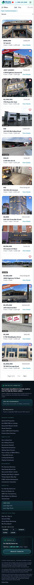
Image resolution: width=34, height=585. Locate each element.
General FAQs (6, 519)
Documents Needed (8, 445)
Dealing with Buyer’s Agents (10, 474)
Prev (19, 376)
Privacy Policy (5, 582)
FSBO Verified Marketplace (10, 479)
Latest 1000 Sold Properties (10, 430)
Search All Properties (8, 420)
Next (24, 376)
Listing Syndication (8, 457)
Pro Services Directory (8, 467)
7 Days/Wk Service (7, 455)
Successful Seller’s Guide (9, 472)
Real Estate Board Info (9, 469)
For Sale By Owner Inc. (9, 488)
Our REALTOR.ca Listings (10, 423)
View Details (27, 45)
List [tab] (15, 7)
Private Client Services (9, 433)
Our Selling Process (8, 442)
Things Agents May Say (9, 477)
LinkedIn (13, 532)
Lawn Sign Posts (8, 508)
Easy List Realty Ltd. (8, 491)
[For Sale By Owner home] (8, 2)
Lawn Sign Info (7, 505)
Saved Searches (7, 428)
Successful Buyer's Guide (10, 425)
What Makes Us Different (9, 496)
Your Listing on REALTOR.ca (10, 452)
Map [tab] (19, 7)
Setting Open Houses (8, 450)
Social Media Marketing (9, 521)
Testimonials (6, 498)
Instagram (21, 529)
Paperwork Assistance (8, 447)
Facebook (5, 529)
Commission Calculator (9, 482)
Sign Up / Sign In (7, 516)
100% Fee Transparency (9, 493)
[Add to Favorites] (30, 21)
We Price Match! (7, 524)
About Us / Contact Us (17, 551)
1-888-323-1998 (14, 547)
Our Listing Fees (7, 440)
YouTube (5, 532)
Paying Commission (8, 460)
